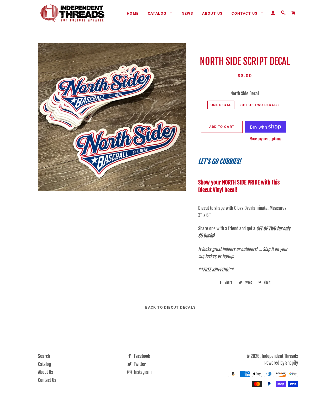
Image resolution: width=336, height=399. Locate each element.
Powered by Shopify (281, 363)
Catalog (158, 13)
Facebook (141, 356)
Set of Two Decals (259, 105)
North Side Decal (244, 93)
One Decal (221, 105)
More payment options (265, 139)
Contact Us (245, 13)
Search (44, 356)
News (187, 13)
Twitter (139, 364)
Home (133, 13)
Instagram (142, 372)
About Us (212, 13)
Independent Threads (280, 356)
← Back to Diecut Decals (168, 307)
